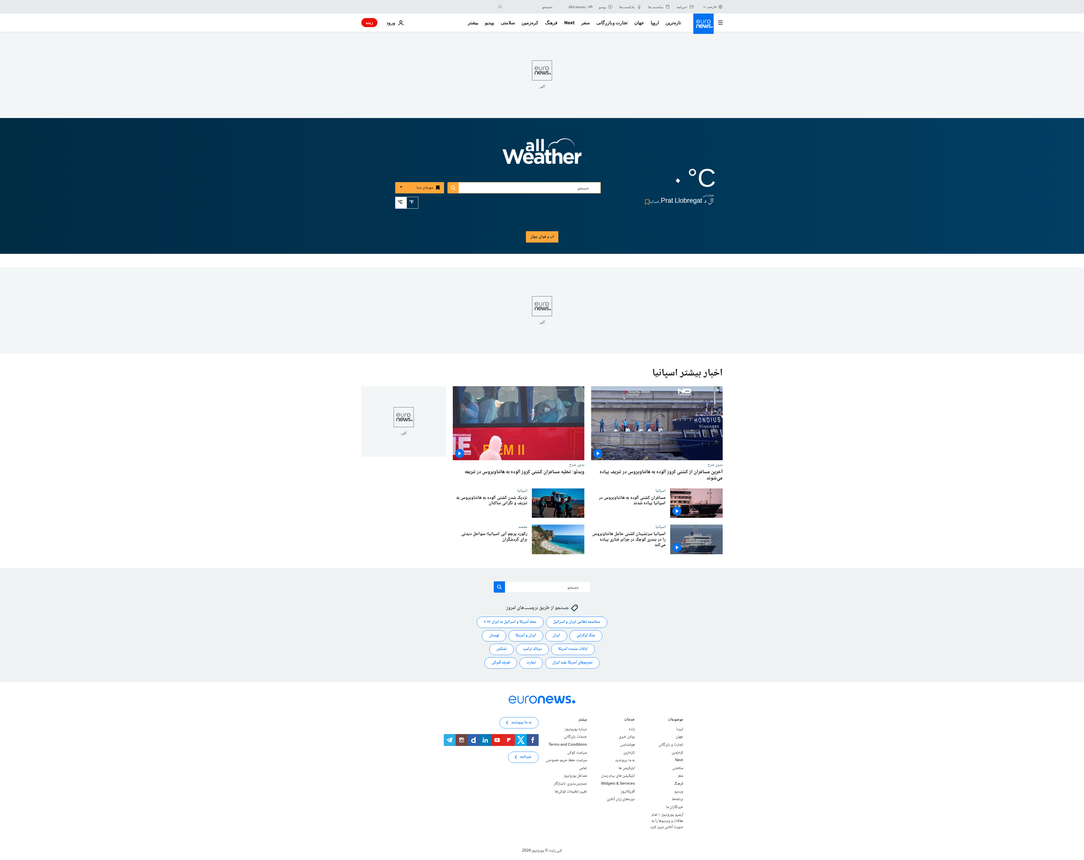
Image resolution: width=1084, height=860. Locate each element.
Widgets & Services (618, 783)
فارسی (712, 7)
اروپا (655, 22)
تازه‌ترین (673, 22)
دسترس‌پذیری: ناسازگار (570, 783)
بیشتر (582, 720)
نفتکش (501, 649)
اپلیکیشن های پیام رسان (618, 776)
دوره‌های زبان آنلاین (621, 799)
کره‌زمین (530, 22)
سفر (585, 22)
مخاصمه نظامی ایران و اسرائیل (576, 622)
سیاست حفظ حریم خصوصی (566, 760)
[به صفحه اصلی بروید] (703, 24)
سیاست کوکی (577, 752)
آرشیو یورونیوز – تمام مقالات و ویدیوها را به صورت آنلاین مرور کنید (666, 821)
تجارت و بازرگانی (612, 22)
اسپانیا (660, 490)
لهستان (494, 635)
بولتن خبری (627, 737)
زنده (369, 22)
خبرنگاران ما (674, 807)
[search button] (500, 6)
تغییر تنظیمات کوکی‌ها (571, 791)
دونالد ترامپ (532, 649)
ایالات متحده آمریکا (573, 649)
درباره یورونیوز (576, 729)
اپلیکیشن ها (627, 768)
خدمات (629, 720)
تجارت (531, 663)
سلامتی (508, 22)
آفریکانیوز (628, 791)
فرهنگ (551, 22)
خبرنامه (526, 757)
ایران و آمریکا (525, 635)
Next (569, 22)
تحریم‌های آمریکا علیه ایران (572, 663)
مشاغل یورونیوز (575, 776)
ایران (556, 635)
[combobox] (529, 6)
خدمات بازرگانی (575, 737)
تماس (583, 768)
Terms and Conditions (567, 744)
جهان (639, 22)
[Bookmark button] (646, 202)
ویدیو (489, 22)
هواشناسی (627, 744)
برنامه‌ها (677, 799)
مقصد (522, 527)
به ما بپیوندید (625, 760)
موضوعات (675, 720)
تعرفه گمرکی (500, 663)
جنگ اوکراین (585, 635)
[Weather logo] (542, 155)
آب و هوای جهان (542, 236)
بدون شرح (715, 464)
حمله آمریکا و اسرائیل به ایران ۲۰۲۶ (510, 622)
